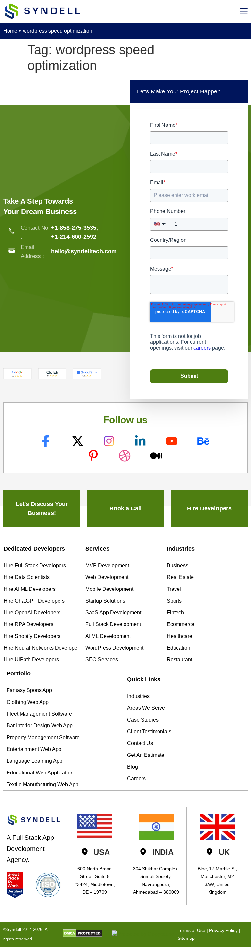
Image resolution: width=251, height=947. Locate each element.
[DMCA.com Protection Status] (82, 935)
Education (178, 648)
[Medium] (157, 455)
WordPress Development (114, 648)
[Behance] (204, 441)
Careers (136, 778)
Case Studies (143, 720)
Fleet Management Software (39, 714)
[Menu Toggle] (244, 11)
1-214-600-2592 (75, 236)
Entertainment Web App (34, 749)
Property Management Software (43, 737)
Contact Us (140, 743)
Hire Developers (209, 508)
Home (10, 31)
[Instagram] (110, 441)
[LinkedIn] (141, 441)
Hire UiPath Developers (31, 659)
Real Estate (180, 577)
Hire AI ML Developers (30, 589)
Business (177, 565)
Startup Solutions (105, 601)
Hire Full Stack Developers (35, 565)
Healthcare (179, 636)
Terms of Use (191, 930)
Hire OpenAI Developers (32, 612)
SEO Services (101, 659)
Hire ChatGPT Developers (34, 601)
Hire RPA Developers (28, 624)
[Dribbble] (125, 455)
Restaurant (179, 659)
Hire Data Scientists (27, 577)
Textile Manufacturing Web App (42, 784)
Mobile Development (109, 589)
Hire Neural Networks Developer (41, 648)
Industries (138, 696)
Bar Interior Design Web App (40, 725)
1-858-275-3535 (75, 227)
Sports (174, 601)
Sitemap (186, 938)
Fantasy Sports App (29, 690)
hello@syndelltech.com (84, 251)
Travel (174, 589)
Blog (132, 767)
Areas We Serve (146, 708)
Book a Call (125, 508)
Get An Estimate (145, 755)
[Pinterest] (94, 455)
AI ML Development (108, 636)
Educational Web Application (40, 772)
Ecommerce (180, 624)
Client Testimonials (149, 731)
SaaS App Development (113, 612)
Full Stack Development (113, 624)
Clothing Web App (28, 702)
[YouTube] (173, 441)
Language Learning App (34, 761)
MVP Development (107, 565)
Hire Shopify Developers (32, 636)
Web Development (106, 577)
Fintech (175, 612)
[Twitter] (78, 441)
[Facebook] (47, 441)
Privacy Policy (223, 930)
